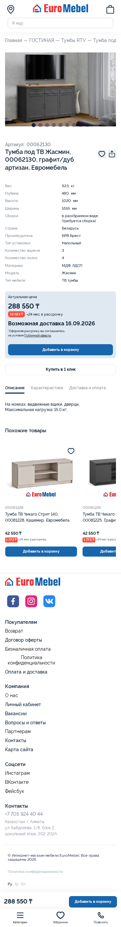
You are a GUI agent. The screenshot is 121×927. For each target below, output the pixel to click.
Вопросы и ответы (25, 722)
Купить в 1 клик (61, 369)
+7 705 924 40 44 (24, 814)
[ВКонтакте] (49, 608)
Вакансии (16, 713)
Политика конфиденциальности (31, 660)
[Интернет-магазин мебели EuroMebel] (60, 11)
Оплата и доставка (26, 672)
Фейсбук (14, 791)
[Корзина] (110, 10)
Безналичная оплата (28, 649)
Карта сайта (19, 749)
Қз (16, 884)
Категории (20, 922)
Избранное (60, 922)
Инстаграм (17, 773)
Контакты (15, 740)
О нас (11, 695)
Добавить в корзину (60, 350)
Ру (10, 884)
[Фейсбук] (13, 608)
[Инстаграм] (31, 608)
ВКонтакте (17, 782)
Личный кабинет (23, 704)
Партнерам (18, 731)
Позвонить (101, 922)
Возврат (14, 631)
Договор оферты (23, 640)
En (23, 884)
